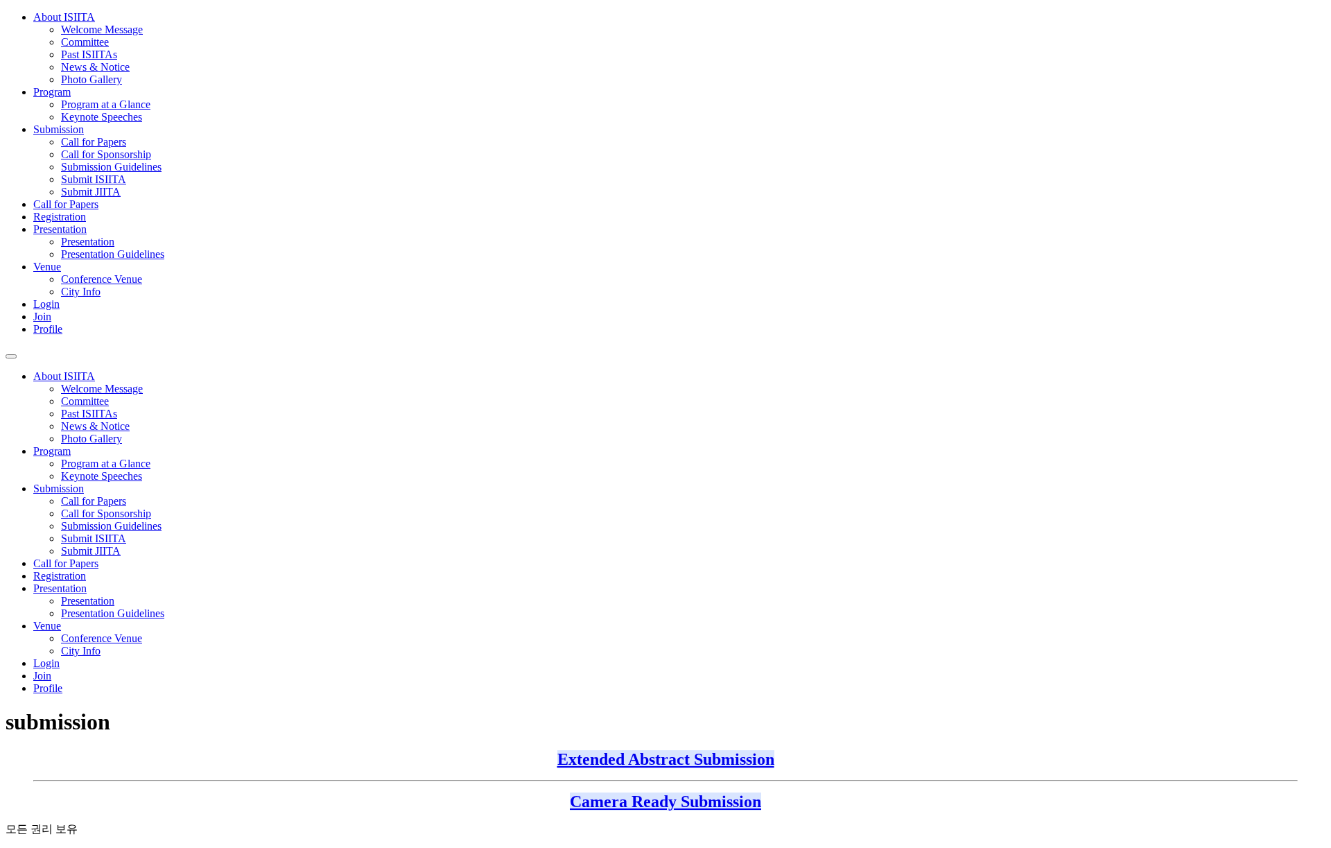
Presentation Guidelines (112, 254)
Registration (59, 217)
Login (46, 304)
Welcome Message (102, 29)
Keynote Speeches (101, 117)
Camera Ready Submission (665, 802)
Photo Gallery (91, 79)
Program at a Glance (105, 104)
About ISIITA (64, 17)
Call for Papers (93, 142)
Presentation (60, 229)
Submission (58, 129)
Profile (47, 329)
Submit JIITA (91, 192)
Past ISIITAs (89, 54)
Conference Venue (101, 279)
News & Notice (95, 67)
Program (52, 92)
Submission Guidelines (111, 167)
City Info (81, 291)
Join (42, 316)
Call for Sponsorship (106, 154)
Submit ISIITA (93, 179)
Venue (47, 266)
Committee (85, 42)
